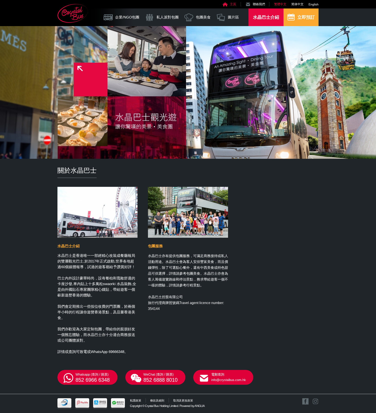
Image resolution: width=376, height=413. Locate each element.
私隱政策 (135, 400)
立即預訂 (306, 17)
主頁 (233, 4)
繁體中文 (280, 4)
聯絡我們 (259, 4)
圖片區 (233, 17)
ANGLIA (200, 406)
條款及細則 (157, 400)
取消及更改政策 (183, 400)
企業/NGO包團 (127, 17)
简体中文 (297, 4)
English (314, 4)
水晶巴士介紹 (266, 17)
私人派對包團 (167, 17)
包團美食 (203, 17)
